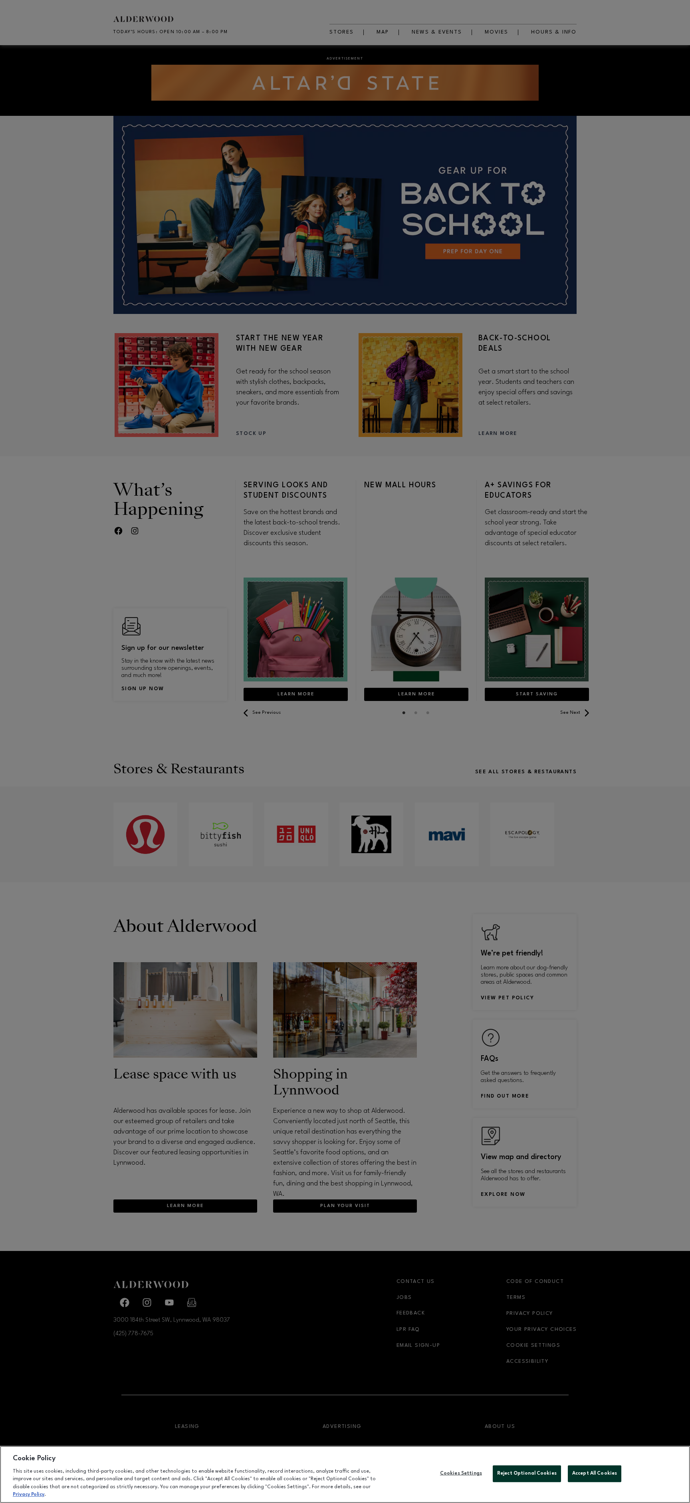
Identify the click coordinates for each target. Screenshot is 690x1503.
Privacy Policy (28, 1494)
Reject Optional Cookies (527, 1473)
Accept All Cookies (594, 1473)
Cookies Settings (461, 1473)
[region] (345, 1474)
